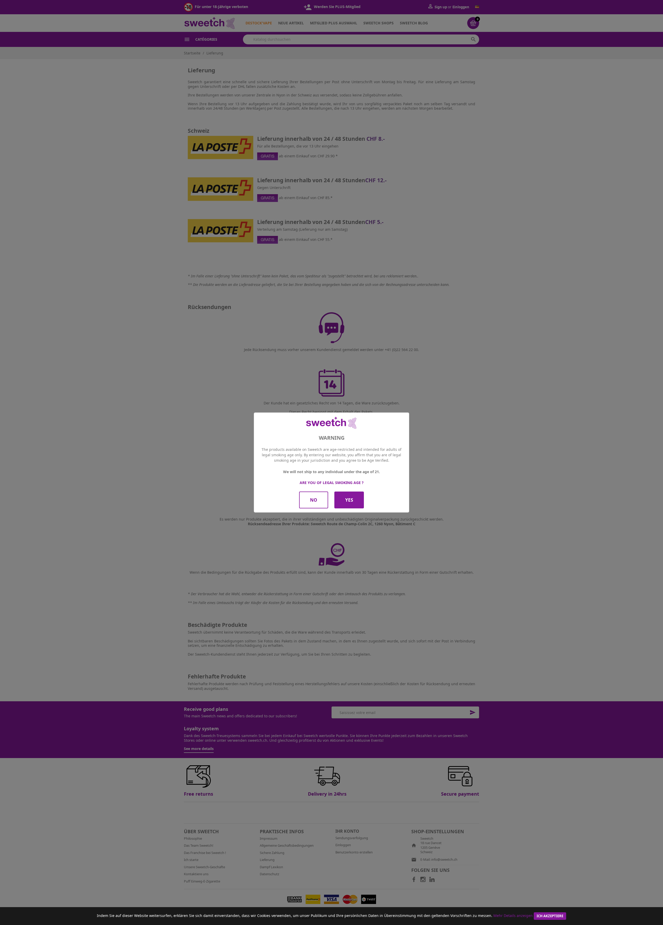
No (313, 500)
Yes (349, 500)
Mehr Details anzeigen (513, 915)
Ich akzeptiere (550, 916)
